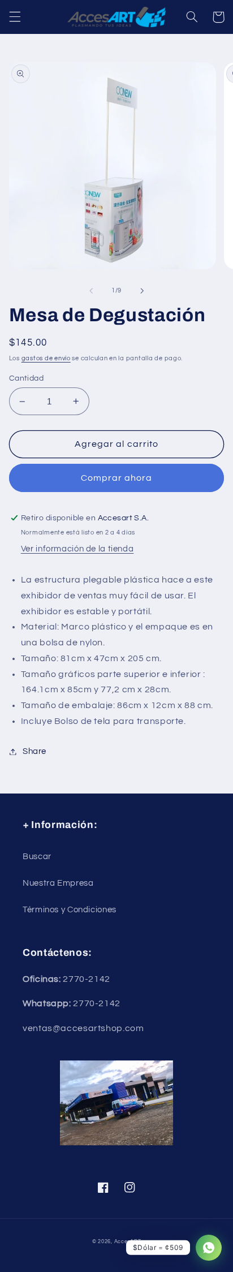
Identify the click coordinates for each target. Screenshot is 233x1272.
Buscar (37, 856)
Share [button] (34, 751)
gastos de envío (46, 358)
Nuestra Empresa (58, 883)
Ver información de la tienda (77, 549)
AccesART (127, 1241)
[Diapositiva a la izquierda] (91, 290)
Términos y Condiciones (69, 910)
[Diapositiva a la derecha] (142, 290)
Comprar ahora (117, 477)
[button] (15, 17)
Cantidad (26, 378)
